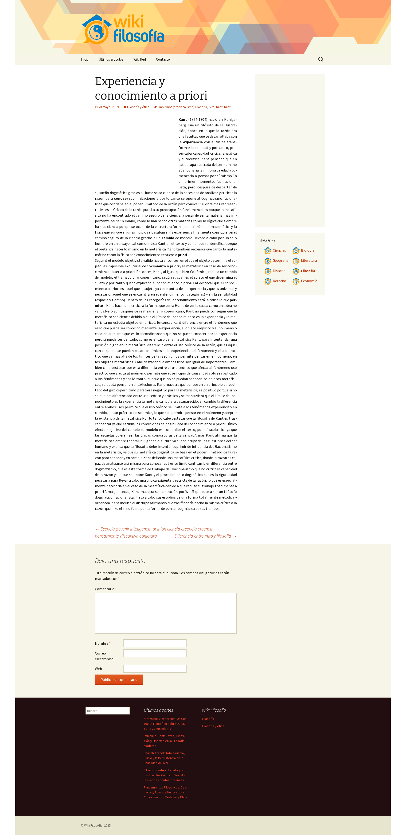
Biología (307, 250)
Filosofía (308, 271)
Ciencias (279, 250)
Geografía (281, 260)
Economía (309, 281)
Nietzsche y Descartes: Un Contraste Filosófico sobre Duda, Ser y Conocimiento (165, 724)
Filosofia (201, 107)
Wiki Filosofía (93, 825)
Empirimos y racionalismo (175, 107)
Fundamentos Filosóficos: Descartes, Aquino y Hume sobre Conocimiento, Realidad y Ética (165, 792)
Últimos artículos (111, 59)
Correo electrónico (105, 656)
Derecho (279, 281)
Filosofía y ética (138, 107)
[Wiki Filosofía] (203, 27)
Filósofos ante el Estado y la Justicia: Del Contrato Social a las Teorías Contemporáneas (164, 775)
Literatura (309, 260)
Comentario (106, 588)
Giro (212, 107)
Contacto (163, 59)
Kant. (227, 107)
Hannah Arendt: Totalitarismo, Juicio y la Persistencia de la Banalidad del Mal (164, 758)
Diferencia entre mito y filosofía (206, 536)
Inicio (85, 59)
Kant (219, 107)
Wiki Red (139, 59)
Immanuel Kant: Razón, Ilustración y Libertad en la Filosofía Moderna (165, 741)
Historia (279, 271)
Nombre (103, 643)
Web (98, 668)
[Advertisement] (136, 152)
